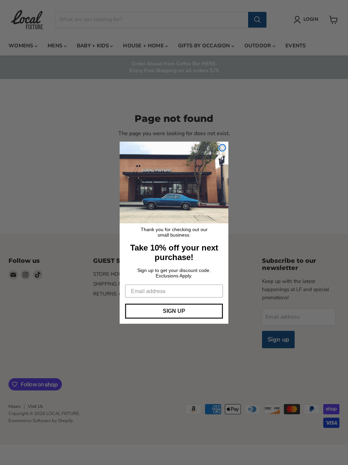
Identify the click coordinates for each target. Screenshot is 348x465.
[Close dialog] (222, 147)
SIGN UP (174, 311)
